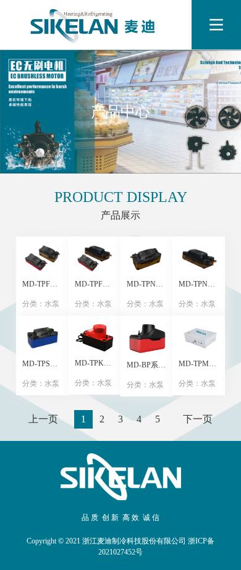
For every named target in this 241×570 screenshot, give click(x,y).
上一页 (43, 419)
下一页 (198, 419)
